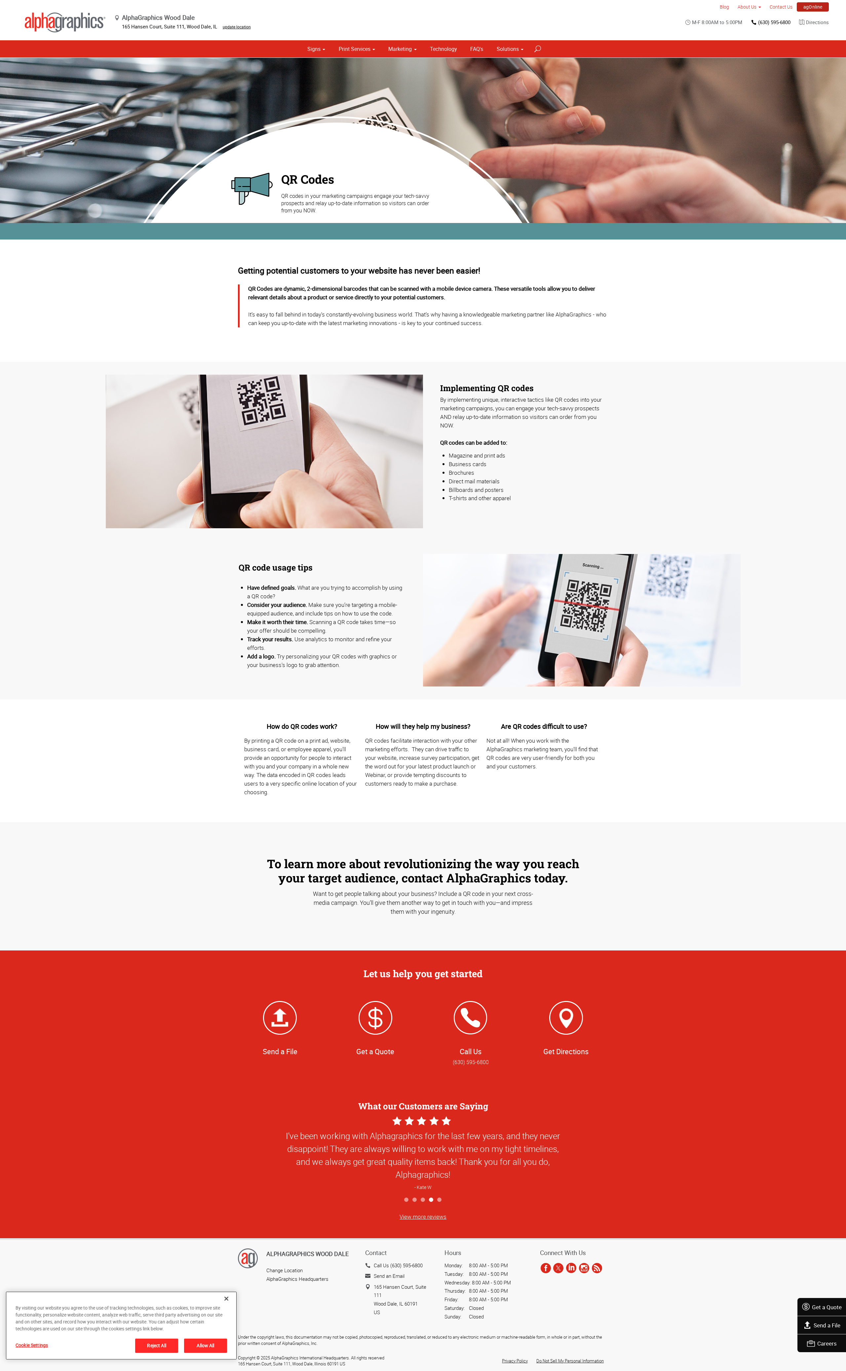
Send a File (827, 1325)
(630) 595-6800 (774, 22)
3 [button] (423, 1200)
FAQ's (476, 49)
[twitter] (558, 1268)
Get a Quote (827, 1307)
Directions (817, 22)
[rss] (597, 1268)
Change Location (284, 1270)
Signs (314, 49)
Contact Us (781, 7)
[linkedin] (571, 1268)
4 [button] (431, 1200)
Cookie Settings (32, 1345)
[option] (423, 1154)
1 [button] (406, 1200)
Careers (827, 1343)
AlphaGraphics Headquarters (297, 1279)
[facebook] (546, 1268)
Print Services (354, 49)
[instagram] (584, 1268)
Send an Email (389, 1276)
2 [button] (414, 1200)
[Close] (226, 1298)
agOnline (813, 7)
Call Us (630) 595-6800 (398, 1265)
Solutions (508, 49)
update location (237, 26)
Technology (443, 49)
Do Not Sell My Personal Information (570, 1361)
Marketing (400, 49)
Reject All (156, 1345)
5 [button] (439, 1200)
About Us (747, 7)
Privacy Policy (515, 1361)
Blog (724, 7)
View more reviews (423, 1216)
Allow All (205, 1345)
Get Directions (566, 1051)
